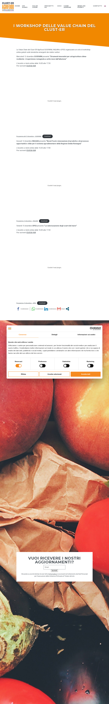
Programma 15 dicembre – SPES (26, 303)
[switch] (42, 365)
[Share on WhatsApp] (37, 309)
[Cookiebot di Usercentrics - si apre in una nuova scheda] (91, 328)
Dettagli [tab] (54, 334)
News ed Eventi (81, 6)
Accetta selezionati (54, 374)
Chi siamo (25, 6)
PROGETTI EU (49, 6)
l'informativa (52, 574)
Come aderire (67, 6)
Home (17, 6)
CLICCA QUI (31, 66)
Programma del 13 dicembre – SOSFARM (28, 136)
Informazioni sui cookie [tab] (86, 334)
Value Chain (35, 6)
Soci (59, 6)
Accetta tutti (85, 374)
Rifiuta (23, 374)
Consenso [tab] (22, 334)
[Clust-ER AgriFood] (8, 6)
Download (47, 136)
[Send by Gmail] (61, 309)
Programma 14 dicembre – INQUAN (27, 221)
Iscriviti (54, 571)
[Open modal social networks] (67, 309)
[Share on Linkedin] (50, 309)
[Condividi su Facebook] (22, 309)
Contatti (97, 6)
